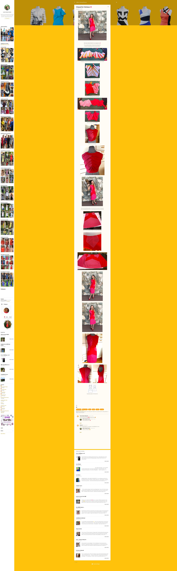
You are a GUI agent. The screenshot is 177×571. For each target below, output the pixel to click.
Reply (81, 423)
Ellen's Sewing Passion (81, 2)
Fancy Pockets (79, 528)
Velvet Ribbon (3, 392)
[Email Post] (76, 407)
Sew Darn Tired (3, 394)
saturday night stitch (4, 400)
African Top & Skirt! (5, 334)
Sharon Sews (3, 408)
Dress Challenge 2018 (80, 453)
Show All (2, 412)
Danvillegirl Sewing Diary (5, 410)
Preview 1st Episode (80, 550)
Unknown (81, 425)
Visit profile (7, 18)
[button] (108, 7)
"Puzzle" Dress (79, 485)
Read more (107, 461)
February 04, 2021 (92, 428)
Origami (89, 409)
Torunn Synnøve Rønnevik (84, 415)
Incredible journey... (80, 507)
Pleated (93, 409)
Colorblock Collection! (80, 518)
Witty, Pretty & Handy (4, 386)
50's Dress (78, 474)
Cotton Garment (84, 409)
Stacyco (2, 402)
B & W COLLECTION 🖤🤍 (81, 496)
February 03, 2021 (85, 425)
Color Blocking (78, 409)
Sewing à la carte (3, 405)
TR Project (102, 409)
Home (76, 562)
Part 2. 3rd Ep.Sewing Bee (81, 539)
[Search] (116, 2)
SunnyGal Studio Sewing (5, 397)
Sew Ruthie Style (3, 389)
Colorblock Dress (4, 374)
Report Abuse (3, 433)
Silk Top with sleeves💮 (5, 364)
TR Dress (97, 409)
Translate (8, 301)
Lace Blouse (78, 464)
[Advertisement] (114, 18)
